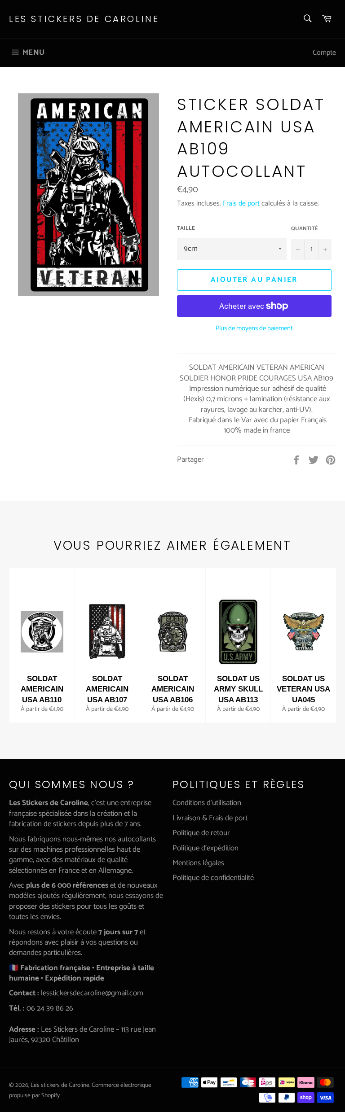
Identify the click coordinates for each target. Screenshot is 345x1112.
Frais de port (241, 203)
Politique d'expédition (205, 848)
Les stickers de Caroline (84, 19)
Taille (186, 228)
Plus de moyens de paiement (254, 328)
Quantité (304, 229)
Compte (324, 53)
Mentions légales (198, 863)
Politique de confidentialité (213, 877)
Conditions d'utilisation (206, 803)
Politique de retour (201, 833)
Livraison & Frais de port (210, 818)
